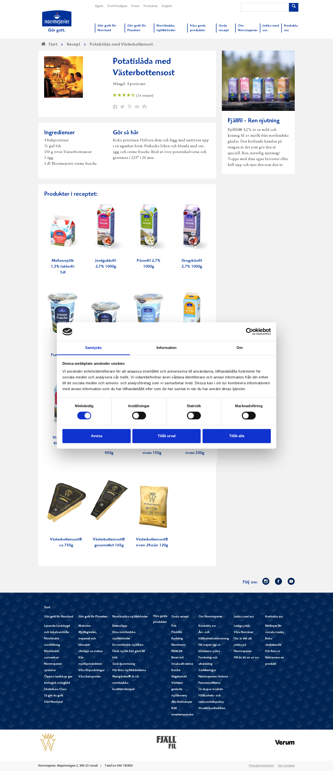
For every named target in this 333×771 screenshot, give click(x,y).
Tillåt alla (236, 436)
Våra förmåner (243, 632)
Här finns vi (272, 651)
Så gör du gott (53, 695)
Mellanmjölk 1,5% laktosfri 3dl (63, 267)
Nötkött (176, 651)
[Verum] (285, 742)
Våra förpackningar (91, 670)
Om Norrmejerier (210, 616)
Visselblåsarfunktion (211, 708)
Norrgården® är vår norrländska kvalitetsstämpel (125, 683)
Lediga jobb (242, 626)
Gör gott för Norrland (58, 616)
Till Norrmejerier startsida (56, 21)
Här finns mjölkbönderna (129, 670)
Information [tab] (166, 348)
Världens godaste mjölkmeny (179, 689)
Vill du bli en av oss (246, 657)
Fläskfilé (176, 632)
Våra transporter (89, 676)
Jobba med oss (244, 616)
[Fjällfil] (166, 742)
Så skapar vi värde (210, 689)
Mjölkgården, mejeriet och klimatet (87, 639)
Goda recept (180, 616)
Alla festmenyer (181, 702)
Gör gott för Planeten (92, 616)
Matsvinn (84, 626)
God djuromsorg (123, 664)
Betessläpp (119, 626)
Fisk (173, 626)
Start (47, 607)
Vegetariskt (179, 676)
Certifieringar (207, 670)
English (167, 6)
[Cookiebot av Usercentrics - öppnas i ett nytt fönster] (249, 331)
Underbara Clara (55, 689)
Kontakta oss (207, 626)
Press (135, 6)
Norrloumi (178, 645)
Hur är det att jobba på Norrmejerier (243, 645)
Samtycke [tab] (93, 348)
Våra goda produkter (160, 619)
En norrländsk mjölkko (127, 645)
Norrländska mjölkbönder (130, 616)
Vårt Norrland (53, 702)
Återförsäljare (117, 6)
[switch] (139, 415)
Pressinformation (261, 765)
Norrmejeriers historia (213, 676)
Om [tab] (239, 348)
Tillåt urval (167, 436)
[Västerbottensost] (48, 742)
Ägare (99, 6)
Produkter (151, 6)
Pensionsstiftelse (209, 683)
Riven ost (177, 657)
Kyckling (177, 638)
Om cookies (286, 765)
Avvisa (96, 436)
